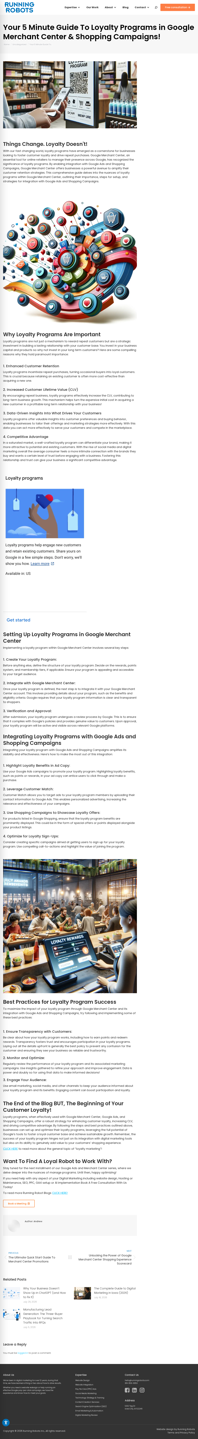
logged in (23, 1353)
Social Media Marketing (86, 1393)
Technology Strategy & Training (89, 1397)
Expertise (71, 7)
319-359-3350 (131, 1383)
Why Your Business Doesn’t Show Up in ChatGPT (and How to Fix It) (44, 1292)
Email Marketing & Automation (89, 1410)
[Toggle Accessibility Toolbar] (6, 1423)
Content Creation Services (87, 1402)
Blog (126, 7)
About (109, 7)
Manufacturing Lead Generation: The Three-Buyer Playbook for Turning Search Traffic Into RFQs (43, 1316)
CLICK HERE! (60, 1193)
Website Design (82, 1380)
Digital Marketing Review (86, 1415)
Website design (165, 1429)
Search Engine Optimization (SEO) (91, 1406)
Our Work (92, 7)
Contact (140, 7)
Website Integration (84, 1384)
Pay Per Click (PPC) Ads (85, 1389)
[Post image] (11, 1293)
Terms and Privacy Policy (181, 1432)
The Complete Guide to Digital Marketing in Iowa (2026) (115, 1290)
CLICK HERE (10, 1149)
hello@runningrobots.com (137, 1380)
